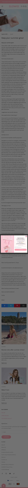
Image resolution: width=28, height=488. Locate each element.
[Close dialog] (26, 236)
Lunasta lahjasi (20, 249)
